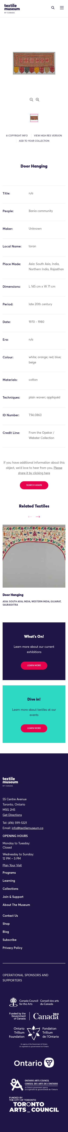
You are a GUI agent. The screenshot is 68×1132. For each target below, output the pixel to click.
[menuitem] (34, 874)
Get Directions (12, 815)
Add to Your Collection (34, 141)
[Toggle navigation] (53, 7)
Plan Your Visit (12, 865)
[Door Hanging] (34, 556)
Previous (30, 517)
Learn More (34, 666)
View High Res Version (48, 136)
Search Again (34, 485)
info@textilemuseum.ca (27, 828)
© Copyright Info (17, 136)
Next (38, 517)
